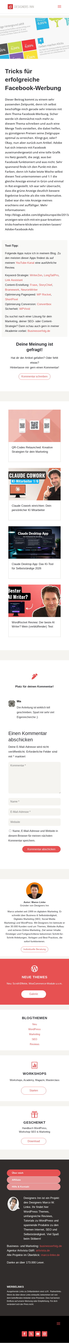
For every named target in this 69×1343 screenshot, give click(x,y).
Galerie (33, 994)
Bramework (12, 289)
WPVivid (24, 308)
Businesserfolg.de (39, 331)
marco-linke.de (50, 1255)
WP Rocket (44, 294)
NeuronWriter (29, 289)
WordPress (34, 1029)
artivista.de (43, 1250)
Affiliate (16, 1179)
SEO (34, 1039)
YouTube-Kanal (25, 262)
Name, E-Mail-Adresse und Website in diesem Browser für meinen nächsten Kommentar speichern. (33, 836)
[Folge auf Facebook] (24, 1334)
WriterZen (36, 275)
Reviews (34, 1044)
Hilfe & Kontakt (20, 1186)
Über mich (17, 1173)
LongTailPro (51, 275)
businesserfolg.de (51, 1246)
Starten (33, 1090)
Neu (34, 1024)
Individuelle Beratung (34, 949)
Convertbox (44, 304)
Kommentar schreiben (34, 376)
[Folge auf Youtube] (38, 1334)
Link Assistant (14, 280)
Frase (33, 284)
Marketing (34, 1034)
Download (34, 1141)
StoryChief (45, 284)
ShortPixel (11, 299)
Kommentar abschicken (41, 849)
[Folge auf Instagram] (44, 1334)
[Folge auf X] (31, 1334)
